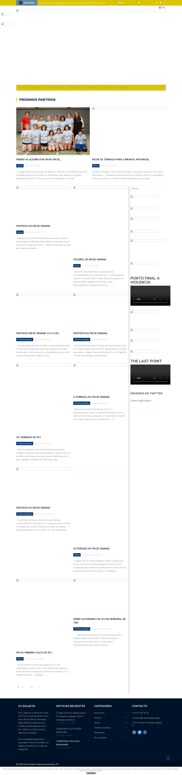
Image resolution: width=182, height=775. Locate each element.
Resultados (35, 87)
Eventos (106, 87)
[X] (160, 3)
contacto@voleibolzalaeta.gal (146, 718)
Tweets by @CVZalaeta (140, 400)
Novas (21, 87)
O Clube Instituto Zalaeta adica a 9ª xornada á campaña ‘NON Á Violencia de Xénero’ (72, 5)
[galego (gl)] (163, 7)
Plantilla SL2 (74, 87)
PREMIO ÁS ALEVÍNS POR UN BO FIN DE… (38, 159)
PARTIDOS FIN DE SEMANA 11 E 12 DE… (38, 333)
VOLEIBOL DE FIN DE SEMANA (89, 259)
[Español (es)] (160, 7)
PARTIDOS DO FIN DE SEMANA (33, 226)
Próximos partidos (54, 87)
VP (57, 764)
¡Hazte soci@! (122, 87)
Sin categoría (100, 737)
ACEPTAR (91, 773)
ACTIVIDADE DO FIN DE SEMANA (91, 548)
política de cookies (164, 769)
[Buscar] (139, 3)
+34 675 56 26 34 (140, 713)
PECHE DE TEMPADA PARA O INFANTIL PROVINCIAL (120, 159)
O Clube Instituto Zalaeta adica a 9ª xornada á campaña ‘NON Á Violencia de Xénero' (71, 716)
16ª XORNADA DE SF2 (28, 437)
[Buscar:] (126, 3)
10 (32, 687)
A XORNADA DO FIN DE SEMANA (91, 397)
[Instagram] (156, 3)
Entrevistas (91, 87)
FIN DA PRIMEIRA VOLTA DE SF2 (34, 652)
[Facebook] (164, 3)
